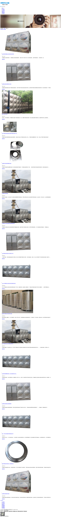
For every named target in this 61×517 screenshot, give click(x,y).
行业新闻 (1, 29)
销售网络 (3, 505)
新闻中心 (3, 11)
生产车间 (3, 10)
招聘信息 (3, 12)
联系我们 (3, 13)
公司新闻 (4, 29)
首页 (2, 8)
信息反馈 (3, 506)
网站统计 (17, 510)
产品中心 (3, 502)
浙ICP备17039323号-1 (12, 510)
